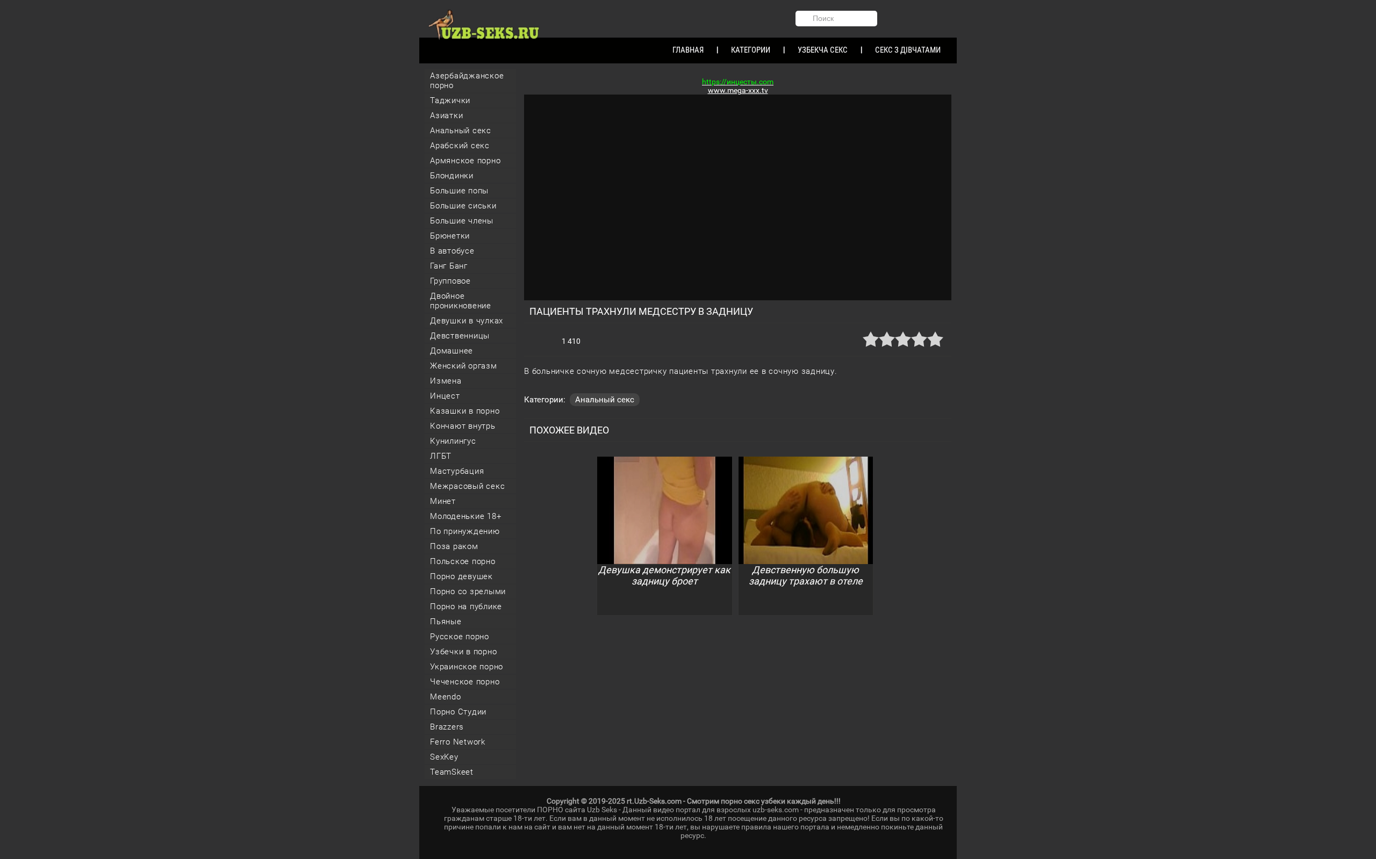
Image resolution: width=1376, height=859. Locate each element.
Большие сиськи (463, 206)
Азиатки (446, 115)
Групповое (450, 281)
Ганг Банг (449, 266)
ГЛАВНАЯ (688, 50)
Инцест (445, 396)
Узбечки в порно (463, 651)
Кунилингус (453, 441)
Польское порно (463, 561)
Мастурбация (457, 471)
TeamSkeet (452, 772)
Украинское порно (466, 667)
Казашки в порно (464, 411)
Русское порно (459, 636)
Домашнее (451, 351)
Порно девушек (461, 576)
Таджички (450, 100)
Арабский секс (460, 145)
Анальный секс (460, 130)
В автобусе (452, 251)
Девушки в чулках (466, 321)
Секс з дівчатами (908, 50)
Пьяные (446, 621)
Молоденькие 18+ (465, 516)
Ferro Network (457, 742)
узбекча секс (823, 50)
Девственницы (460, 336)
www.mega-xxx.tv (738, 90)
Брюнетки (450, 236)
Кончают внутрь (463, 426)
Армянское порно (465, 160)
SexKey (444, 757)
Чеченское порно (464, 682)
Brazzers (447, 727)
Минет (443, 501)
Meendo (445, 697)
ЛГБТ (441, 456)
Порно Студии (458, 712)
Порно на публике (466, 606)
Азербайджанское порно (467, 80)
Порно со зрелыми (468, 591)
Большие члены (461, 221)
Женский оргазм (463, 366)
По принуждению (465, 531)
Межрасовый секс (467, 486)
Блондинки (452, 176)
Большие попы (459, 191)
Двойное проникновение (460, 301)
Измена (446, 381)
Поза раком (454, 546)
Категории (750, 50)
